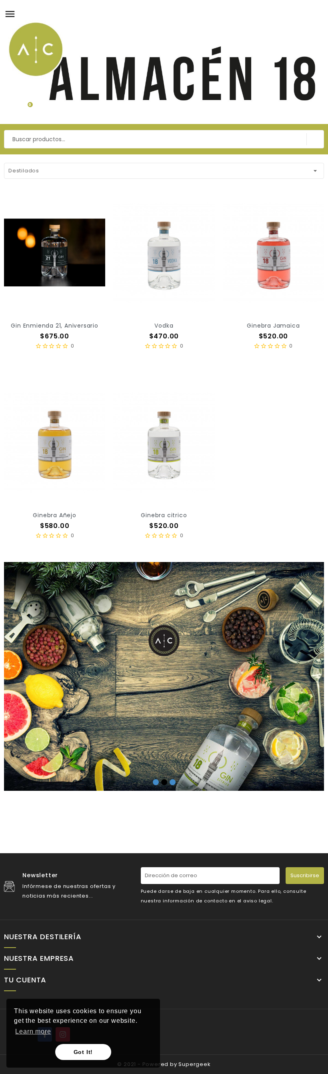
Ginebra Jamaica (273, 326)
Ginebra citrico (164, 515)
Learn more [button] (33, 1031)
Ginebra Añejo (54, 515)
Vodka (163, 326)
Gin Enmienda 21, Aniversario (54, 326)
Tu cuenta (25, 980)
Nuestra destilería (42, 937)
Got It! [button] (83, 1052)
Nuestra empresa (39, 958)
